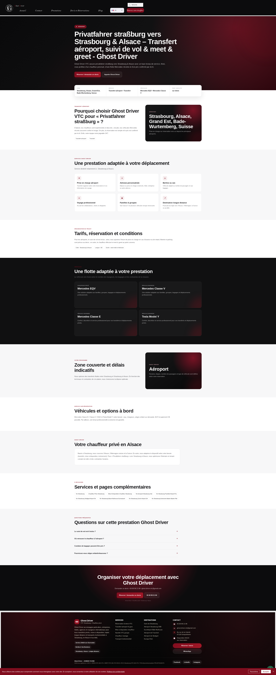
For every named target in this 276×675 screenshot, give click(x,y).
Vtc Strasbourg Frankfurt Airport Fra (166, 494)
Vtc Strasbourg (80, 494)
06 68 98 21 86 (152, 595)
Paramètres (254, 671)
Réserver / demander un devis (88, 74)
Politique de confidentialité (116, 671)
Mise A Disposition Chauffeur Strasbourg (120, 494)
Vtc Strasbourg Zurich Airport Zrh (138, 498)
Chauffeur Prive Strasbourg (96, 494)
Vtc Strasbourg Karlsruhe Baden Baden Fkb (164, 498)
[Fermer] (273, 671)
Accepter (266, 671)
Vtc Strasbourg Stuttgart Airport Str (86, 498)
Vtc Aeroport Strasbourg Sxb (144, 494)
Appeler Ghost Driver (112, 74)
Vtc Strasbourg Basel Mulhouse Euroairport (112, 498)
